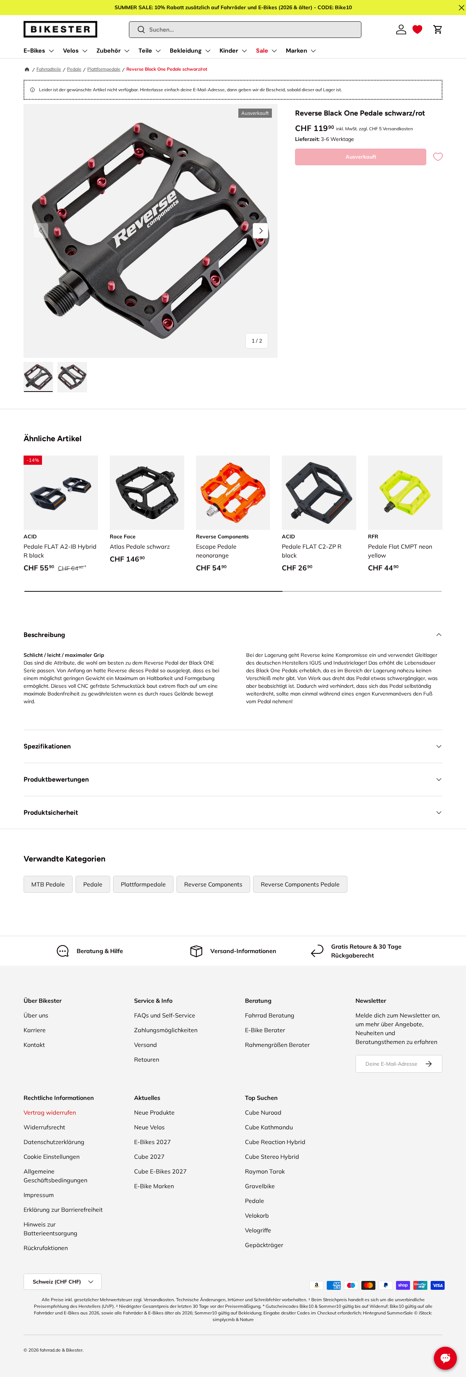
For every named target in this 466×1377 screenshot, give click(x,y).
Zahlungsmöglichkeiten (165, 1030)
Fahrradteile (48, 69)
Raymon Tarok (265, 1171)
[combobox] (245, 29)
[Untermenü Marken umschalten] (313, 50)
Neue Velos (149, 1127)
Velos (71, 50)
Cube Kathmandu (269, 1127)
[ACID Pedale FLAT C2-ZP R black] (319, 493)
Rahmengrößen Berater (277, 1044)
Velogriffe (258, 1230)
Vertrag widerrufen (50, 1112)
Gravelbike (260, 1186)
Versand (145, 1044)
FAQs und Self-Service (164, 1015)
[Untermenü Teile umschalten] (158, 50)
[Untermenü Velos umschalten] (84, 50)
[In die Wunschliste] (434, 157)
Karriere (35, 1030)
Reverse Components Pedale (300, 884)
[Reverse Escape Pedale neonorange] (233, 493)
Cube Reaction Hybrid (275, 1142)
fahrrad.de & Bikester (61, 1350)
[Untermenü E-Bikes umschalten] (51, 50)
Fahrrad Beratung (269, 1015)
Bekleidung (186, 50)
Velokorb (257, 1215)
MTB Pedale (48, 884)
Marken (296, 50)
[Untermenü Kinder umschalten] (244, 50)
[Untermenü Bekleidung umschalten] (207, 50)
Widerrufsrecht (44, 1127)
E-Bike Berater (265, 1030)
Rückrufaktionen (46, 1248)
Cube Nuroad (263, 1112)
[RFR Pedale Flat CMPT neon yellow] (405, 493)
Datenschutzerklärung (54, 1142)
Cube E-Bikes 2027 (160, 1171)
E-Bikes (34, 50)
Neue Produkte (154, 1112)
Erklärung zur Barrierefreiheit (63, 1209)
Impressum (39, 1195)
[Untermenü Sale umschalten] (274, 50)
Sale (262, 50)
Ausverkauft (361, 156)
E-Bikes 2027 (152, 1142)
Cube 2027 (149, 1156)
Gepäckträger (264, 1245)
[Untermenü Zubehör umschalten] (126, 50)
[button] (417, 29)
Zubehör (109, 50)
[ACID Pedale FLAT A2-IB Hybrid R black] (61, 493)
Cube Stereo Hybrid (272, 1156)
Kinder (229, 50)
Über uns (36, 1015)
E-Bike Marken (154, 1186)
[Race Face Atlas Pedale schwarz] (147, 493)
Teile (145, 50)
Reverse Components (213, 884)
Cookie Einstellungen (52, 1156)
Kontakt (34, 1044)
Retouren (146, 1059)
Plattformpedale (103, 69)
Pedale (74, 69)
